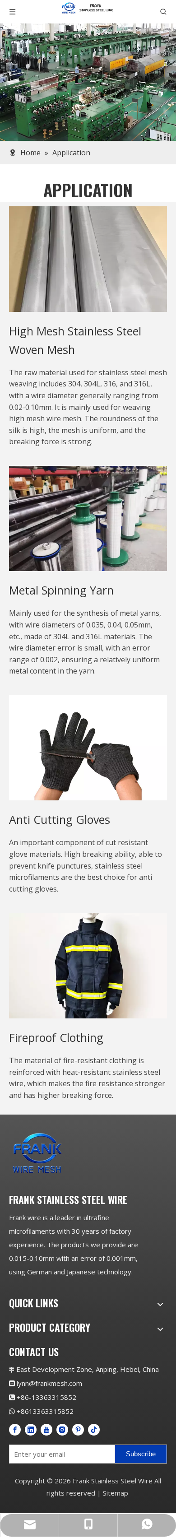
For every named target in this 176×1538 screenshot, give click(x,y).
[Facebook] (15, 1429)
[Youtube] (46, 1429)
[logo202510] (70, 1153)
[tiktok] (94, 1429)
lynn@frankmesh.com (49, 1383)
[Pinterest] (78, 1429)
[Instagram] (62, 1429)
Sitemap (115, 1492)
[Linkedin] (31, 1429)
